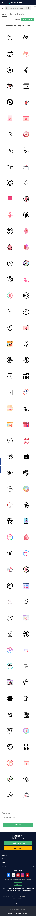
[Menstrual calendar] (26, 376)
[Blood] (10, 166)
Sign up (18, 884)
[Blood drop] (26, 505)
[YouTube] (27, 875)
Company (5, 866)
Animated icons (20, 14)
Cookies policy (29, 888)
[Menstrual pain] (10, 376)
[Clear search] (24, 8)
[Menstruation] (26, 70)
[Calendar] (26, 86)
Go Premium (18, 848)
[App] (10, 634)
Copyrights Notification (13, 890)
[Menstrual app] (26, 521)
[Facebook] (8, 875)
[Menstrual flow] (26, 440)
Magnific (10, 913)
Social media (18, 870)
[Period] (26, 666)
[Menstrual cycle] (26, 37)
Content (5, 855)
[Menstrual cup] (10, 198)
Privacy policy (19, 888)
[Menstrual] (10, 118)
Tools (4, 859)
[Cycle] (10, 102)
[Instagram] (22, 875)
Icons (4, 14)
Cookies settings (26, 890)
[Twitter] (13, 875)
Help (3, 863)
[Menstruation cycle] (10, 37)
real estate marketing (9, 817)
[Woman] (10, 440)
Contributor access (18, 843)
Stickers (10, 14)
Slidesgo (25, 913)
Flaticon (18, 913)
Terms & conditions (8, 888)
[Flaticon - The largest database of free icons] (15, 3)
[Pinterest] (18, 875)
